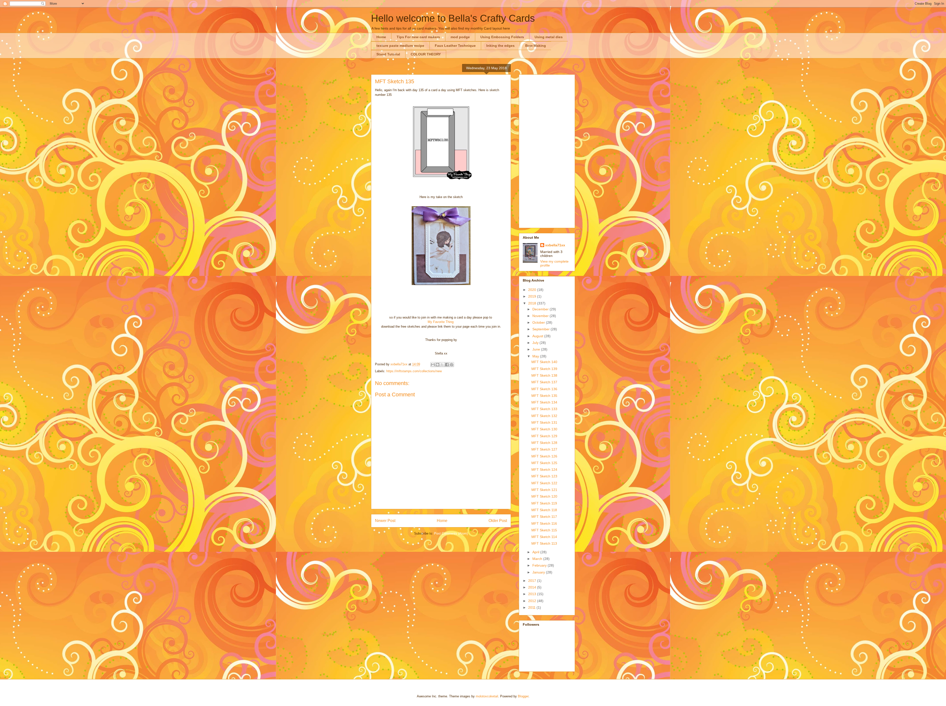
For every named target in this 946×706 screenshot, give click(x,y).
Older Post (498, 521)
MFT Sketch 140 (544, 362)
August (538, 336)
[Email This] (432, 364)
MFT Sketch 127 (544, 449)
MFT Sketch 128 (544, 443)
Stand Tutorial (388, 54)
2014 (532, 587)
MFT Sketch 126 (544, 456)
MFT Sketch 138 (544, 375)
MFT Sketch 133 (544, 409)
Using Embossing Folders (502, 37)
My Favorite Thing (441, 322)
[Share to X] (442, 364)
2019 (532, 296)
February (540, 565)
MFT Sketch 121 (544, 490)
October (539, 322)
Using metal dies (549, 37)
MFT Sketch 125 (544, 463)
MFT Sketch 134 (544, 402)
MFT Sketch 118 (544, 510)
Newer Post (385, 521)
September (541, 329)
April (536, 552)
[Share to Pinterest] (451, 364)
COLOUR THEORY (426, 54)
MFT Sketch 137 (544, 382)
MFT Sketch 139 (544, 369)
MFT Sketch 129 (544, 436)
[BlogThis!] (437, 364)
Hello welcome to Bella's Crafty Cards (453, 18)
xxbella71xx (555, 245)
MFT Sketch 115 (544, 530)
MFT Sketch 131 (544, 422)
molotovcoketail (487, 696)
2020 (532, 290)
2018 (532, 303)
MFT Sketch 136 (544, 389)
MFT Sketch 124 (544, 469)
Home (381, 37)
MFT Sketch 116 (544, 523)
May (536, 356)
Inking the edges (500, 46)
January (539, 572)
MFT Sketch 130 (544, 429)
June (536, 349)
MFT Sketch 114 (544, 537)
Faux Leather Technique (455, 46)
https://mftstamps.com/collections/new (414, 371)
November (541, 316)
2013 (532, 594)
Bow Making (535, 46)
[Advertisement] (547, 150)
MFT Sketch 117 (544, 517)
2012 (532, 601)
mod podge (460, 37)
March (537, 559)
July (536, 343)
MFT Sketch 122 (544, 483)
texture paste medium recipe (400, 46)
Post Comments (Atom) (451, 533)
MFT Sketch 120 (544, 496)
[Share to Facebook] (446, 364)
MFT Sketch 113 (544, 543)
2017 (532, 581)
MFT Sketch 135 (544, 396)
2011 (532, 607)
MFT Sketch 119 (544, 503)
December (541, 309)
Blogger (523, 696)
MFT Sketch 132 (544, 416)
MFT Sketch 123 (544, 476)
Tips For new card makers (418, 37)
